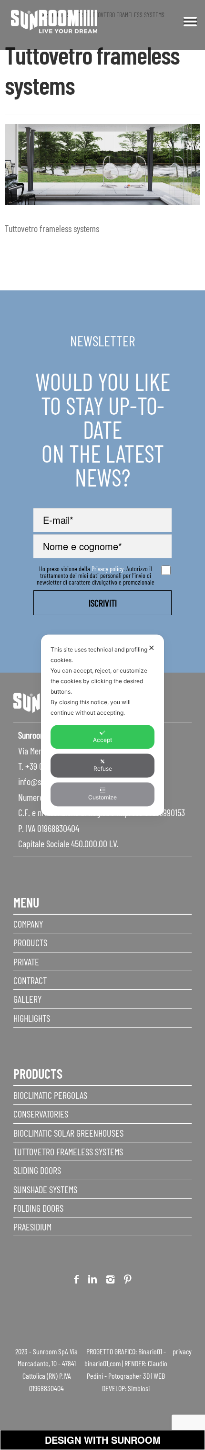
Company (28, 924)
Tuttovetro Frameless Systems (68, 1151)
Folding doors (38, 1208)
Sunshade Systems (45, 1189)
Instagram (110, 1280)
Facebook (76, 1280)
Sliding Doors (37, 1170)
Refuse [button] (102, 768)
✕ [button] (151, 647)
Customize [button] (102, 796)
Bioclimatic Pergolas (50, 1095)
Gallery (27, 999)
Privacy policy (107, 569)
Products (30, 942)
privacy (182, 1351)
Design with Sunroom (103, 1440)
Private (26, 961)
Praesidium (32, 1226)
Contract (30, 980)
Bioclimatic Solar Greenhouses (68, 1133)
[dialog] (102, 725)
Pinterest (127, 1280)
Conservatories (40, 1113)
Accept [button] (102, 739)
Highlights (31, 1018)
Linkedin (92, 1280)
